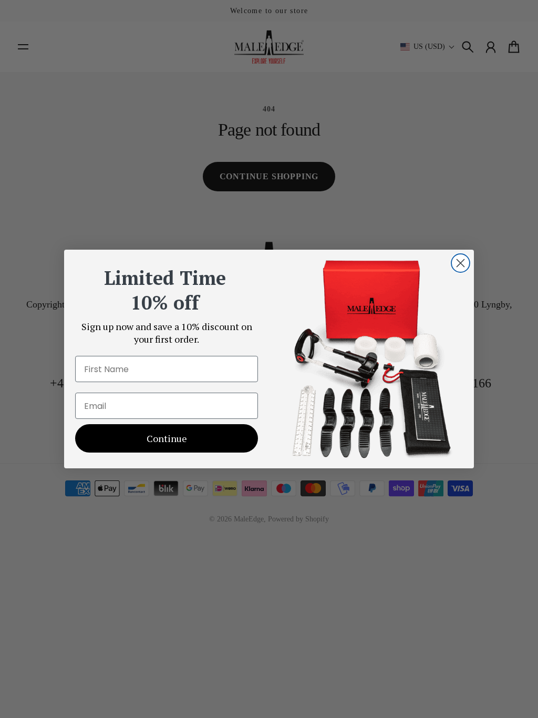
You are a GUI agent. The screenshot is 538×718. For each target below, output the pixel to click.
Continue (167, 438)
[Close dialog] (460, 263)
